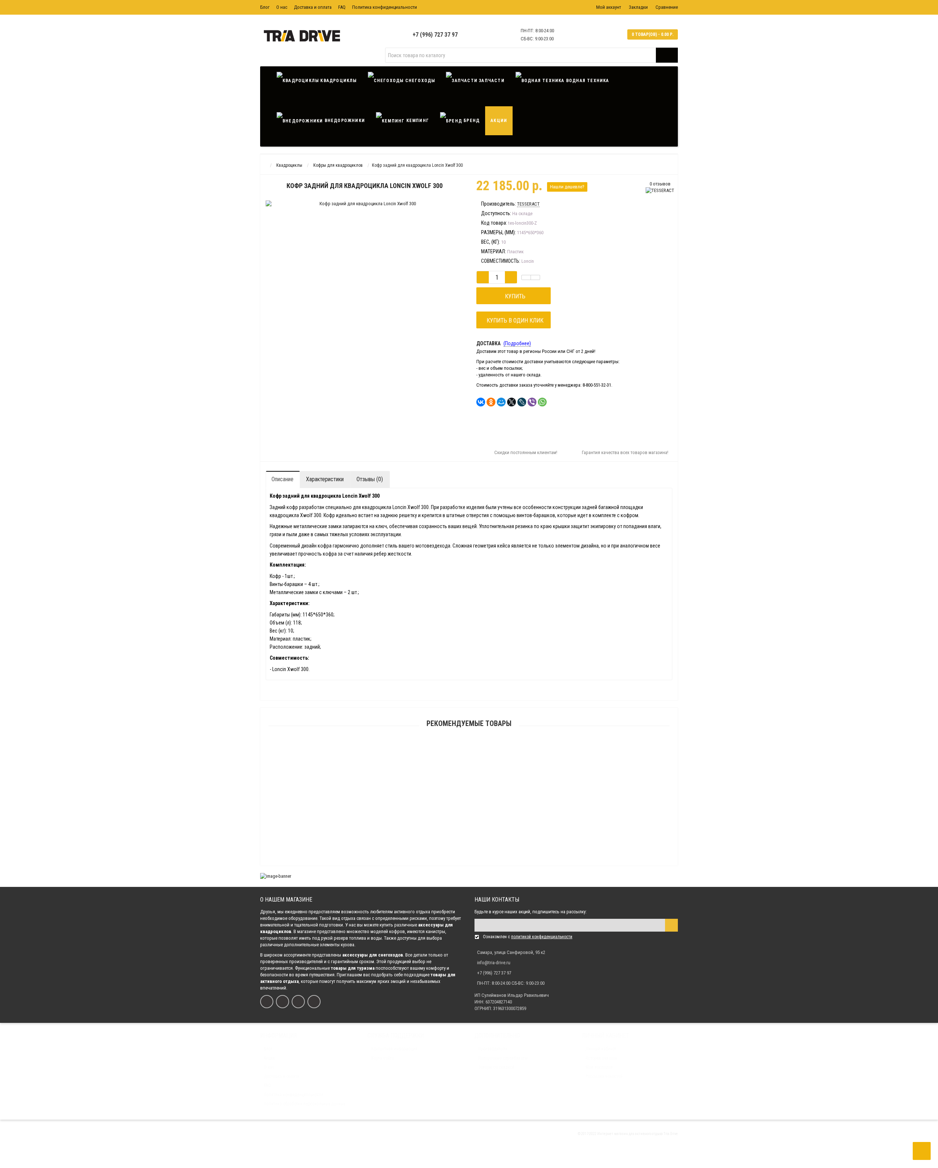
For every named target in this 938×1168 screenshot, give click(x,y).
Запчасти (491, 80)
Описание (282, 479)
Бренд (471, 120)
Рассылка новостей (604, 1076)
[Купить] (451, 750)
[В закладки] (526, 277)
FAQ (342, 7)
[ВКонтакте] (480, 402)
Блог (265, 7)
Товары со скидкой (496, 1067)
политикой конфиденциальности (541, 936)
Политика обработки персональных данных (304, 1103)
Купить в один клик (513, 320)
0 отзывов (660, 184)
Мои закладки (599, 1067)
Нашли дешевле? (567, 186)
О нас (281, 7)
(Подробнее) (517, 343)
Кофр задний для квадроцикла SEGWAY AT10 (469, 794)
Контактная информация (394, 1048)
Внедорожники (344, 120)
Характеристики (325, 479)
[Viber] (532, 402)
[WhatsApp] (542, 402)
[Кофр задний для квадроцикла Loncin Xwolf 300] (317, 214)
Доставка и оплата (313, 7)
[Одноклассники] (491, 402)
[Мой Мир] (501, 402)
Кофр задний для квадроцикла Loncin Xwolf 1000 (469, 864)
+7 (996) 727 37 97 (435, 34)
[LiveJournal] (521, 402)
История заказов (601, 1058)
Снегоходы (419, 80)
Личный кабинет (601, 1048)
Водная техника (587, 80)
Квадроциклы (338, 80)
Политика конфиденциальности (384, 7)
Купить (513, 296)
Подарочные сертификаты (503, 1058)
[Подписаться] (671, 925)
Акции (499, 120)
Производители (492, 1048)
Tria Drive (670, 1134)
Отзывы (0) (370, 479)
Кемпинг (417, 120)
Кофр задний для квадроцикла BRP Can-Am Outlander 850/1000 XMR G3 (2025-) (469, 829)
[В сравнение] (535, 277)
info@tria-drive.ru (493, 962)
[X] (511, 402)
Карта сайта (382, 1058)
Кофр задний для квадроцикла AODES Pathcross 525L (469, 759)
